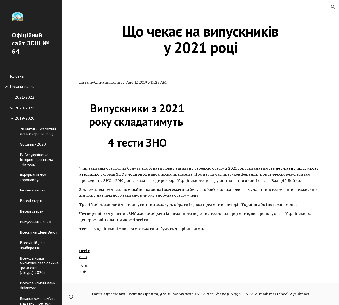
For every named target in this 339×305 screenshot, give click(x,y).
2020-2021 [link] (24, 107)
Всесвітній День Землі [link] (38, 232)
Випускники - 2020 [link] (35, 221)
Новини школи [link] (22, 86)
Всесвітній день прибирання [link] (33, 245)
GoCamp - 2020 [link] (33, 144)
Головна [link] (17, 76)
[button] (333, 7)
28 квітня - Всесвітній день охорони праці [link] (38, 131)
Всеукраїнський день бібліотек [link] (37, 285)
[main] (200, 39)
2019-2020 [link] (24, 118)
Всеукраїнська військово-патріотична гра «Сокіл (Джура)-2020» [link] (39, 265)
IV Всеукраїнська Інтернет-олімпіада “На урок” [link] (36, 159)
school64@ (286, 294)
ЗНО (120, 174)
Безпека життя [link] (32, 190)
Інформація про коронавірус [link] (33, 177)
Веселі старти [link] (31, 200)
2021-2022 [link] (24, 97)
